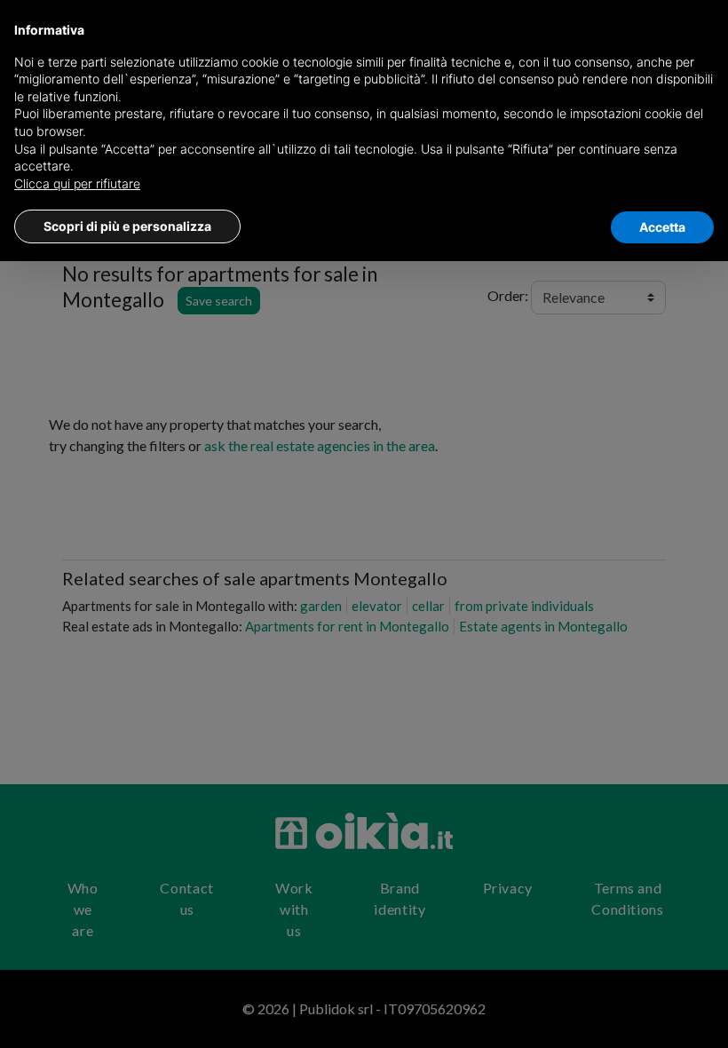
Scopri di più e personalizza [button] (127, 226)
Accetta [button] (662, 226)
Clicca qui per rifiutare (77, 183)
